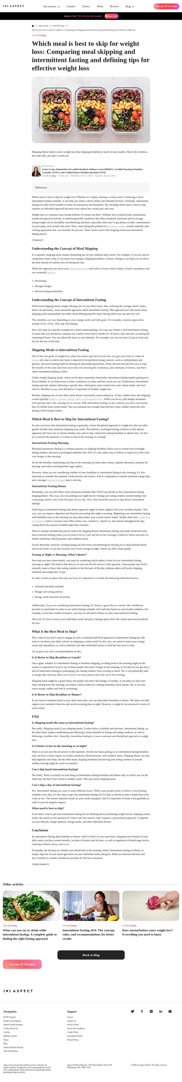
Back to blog (91, 955)
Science (86, 6)
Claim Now (111, 16)
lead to (50, 272)
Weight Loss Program (12, 1021)
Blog (128, 6)
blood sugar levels (79, 268)
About (100, 6)
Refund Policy (73, 1040)
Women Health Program (13, 1025)
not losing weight (116, 226)
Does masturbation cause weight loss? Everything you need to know (147, 932)
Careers (70, 1017)
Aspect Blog (43, 26)
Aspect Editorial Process (13, 1047)
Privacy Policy (73, 1025)
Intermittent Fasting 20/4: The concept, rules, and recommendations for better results (89, 934)
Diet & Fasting (10, 925)
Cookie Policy (72, 1032)
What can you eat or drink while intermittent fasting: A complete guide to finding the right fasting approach (30, 934)
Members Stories (10, 1036)
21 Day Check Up (10, 1028)
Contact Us (71, 1021)
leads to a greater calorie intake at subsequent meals (76, 399)
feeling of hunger (56, 480)
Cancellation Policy (75, 1036)
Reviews (114, 6)
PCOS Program (9, 1017)
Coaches (71, 6)
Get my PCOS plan (166, 6)
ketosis (35, 360)
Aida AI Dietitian (10, 1051)
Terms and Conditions (76, 1028)
